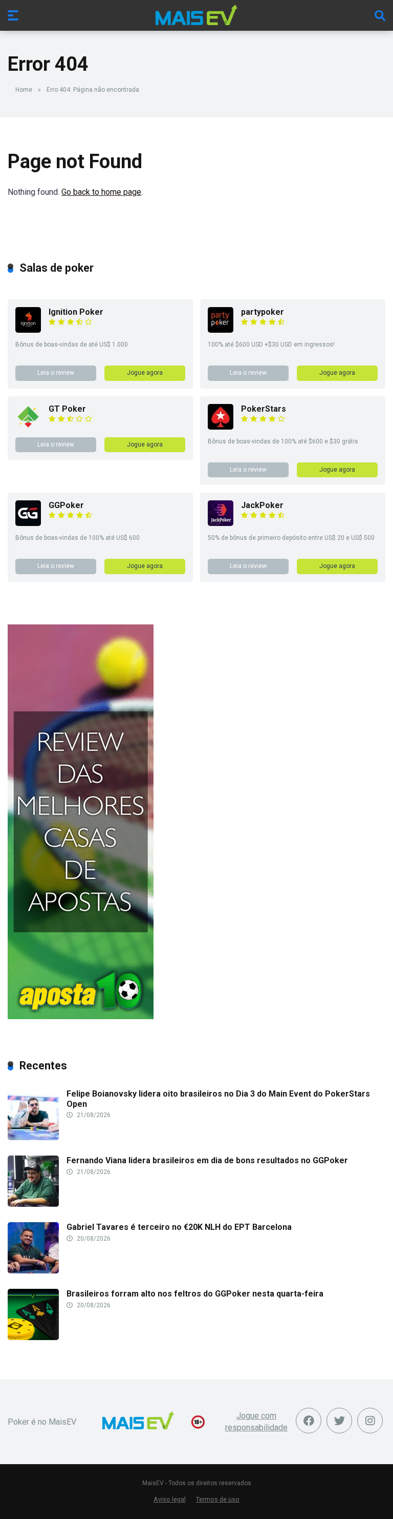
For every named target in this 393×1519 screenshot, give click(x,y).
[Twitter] (339, 1420)
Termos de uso (217, 1499)
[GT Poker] (28, 427)
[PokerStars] (220, 427)
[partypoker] (220, 330)
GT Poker (67, 409)
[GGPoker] (28, 523)
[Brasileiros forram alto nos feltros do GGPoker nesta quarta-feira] (33, 1337)
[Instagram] (370, 1420)
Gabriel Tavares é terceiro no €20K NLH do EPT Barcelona (179, 1227)
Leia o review (55, 372)
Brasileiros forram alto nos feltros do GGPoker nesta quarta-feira (195, 1294)
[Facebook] (308, 1420)
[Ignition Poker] (28, 330)
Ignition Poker (76, 312)
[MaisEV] (196, 15)
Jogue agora (145, 372)
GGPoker (66, 505)
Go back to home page (101, 192)
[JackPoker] (220, 523)
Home (23, 89)
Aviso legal (170, 1499)
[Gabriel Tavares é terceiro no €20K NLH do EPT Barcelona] (33, 1270)
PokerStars (263, 409)
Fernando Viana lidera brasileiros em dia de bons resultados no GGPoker (207, 1160)
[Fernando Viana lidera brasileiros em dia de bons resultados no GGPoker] (33, 1204)
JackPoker (262, 505)
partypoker (262, 312)
